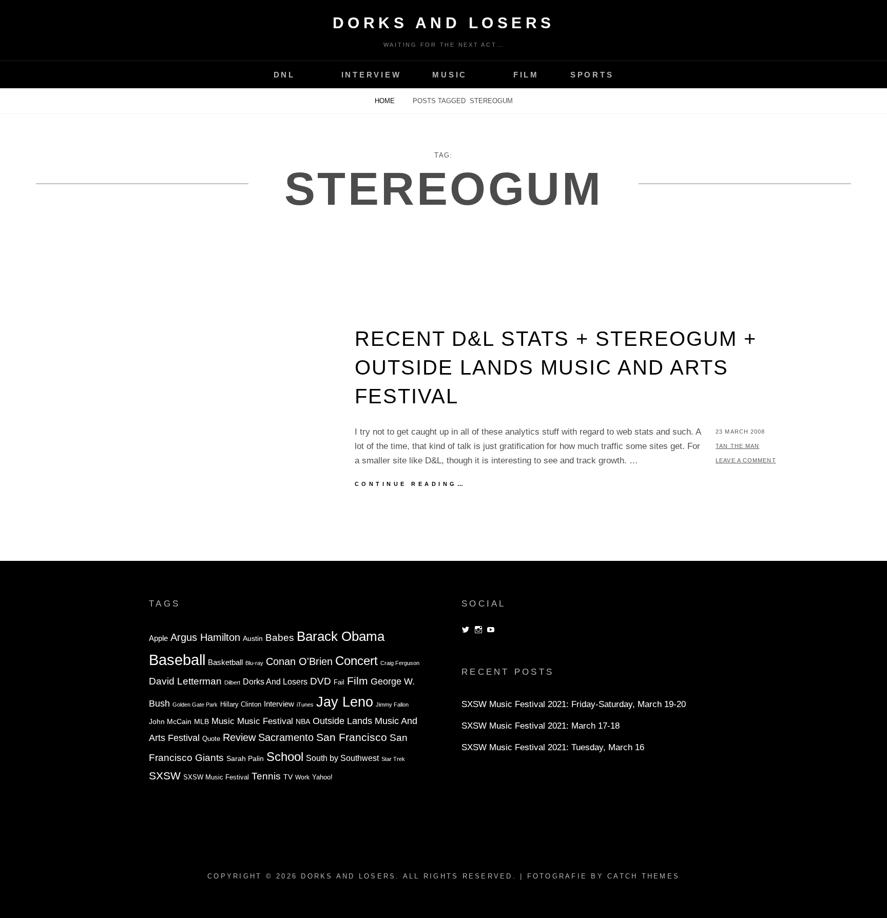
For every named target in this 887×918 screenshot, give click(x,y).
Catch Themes (643, 876)
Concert (356, 661)
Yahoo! (322, 777)
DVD (320, 681)
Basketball (225, 662)
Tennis (266, 776)
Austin (253, 638)
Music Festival (265, 721)
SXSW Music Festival (216, 777)
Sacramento (286, 737)
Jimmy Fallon (392, 704)
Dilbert (232, 682)
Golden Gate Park (195, 704)
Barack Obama (340, 636)
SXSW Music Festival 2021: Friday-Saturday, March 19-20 (573, 704)
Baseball (177, 659)
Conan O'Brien (299, 661)
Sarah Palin (245, 759)
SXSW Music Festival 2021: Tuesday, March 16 (552, 747)
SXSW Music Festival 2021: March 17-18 (540, 726)
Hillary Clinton (240, 704)
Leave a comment (746, 460)
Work (302, 777)
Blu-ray (254, 663)
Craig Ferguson (399, 663)
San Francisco (351, 737)
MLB (201, 722)
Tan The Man (737, 446)
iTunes (305, 704)
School (284, 757)
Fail (339, 682)
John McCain (170, 722)
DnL (284, 74)
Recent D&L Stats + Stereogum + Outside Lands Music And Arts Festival (556, 367)
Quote (211, 739)
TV (288, 777)
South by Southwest (342, 758)
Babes (279, 637)
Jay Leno (344, 702)
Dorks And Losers (444, 22)
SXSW (165, 776)
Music (449, 74)
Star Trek (393, 759)
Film (526, 74)
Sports (592, 74)
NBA (303, 721)
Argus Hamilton (205, 637)
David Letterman (185, 681)
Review (239, 737)
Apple (158, 638)
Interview (371, 74)
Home (386, 101)
